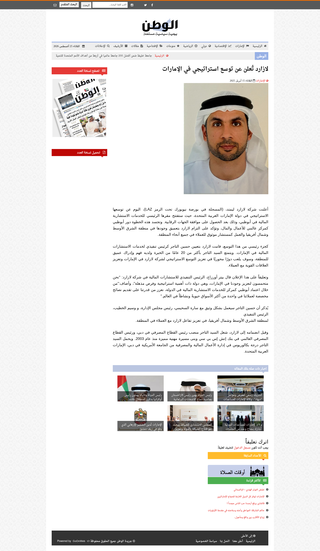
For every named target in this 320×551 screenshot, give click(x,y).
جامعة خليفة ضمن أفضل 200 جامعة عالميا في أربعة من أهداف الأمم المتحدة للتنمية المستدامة (120, 55)
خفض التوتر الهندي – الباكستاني (249, 490)
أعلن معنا (237, 541)
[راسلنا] (55, 5)
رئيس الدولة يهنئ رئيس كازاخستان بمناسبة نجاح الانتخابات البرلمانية (191, 397)
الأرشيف (118, 46)
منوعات (171, 46)
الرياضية (188, 46)
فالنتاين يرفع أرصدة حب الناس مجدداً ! (245, 504)
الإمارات (240, 46)
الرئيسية (258, 46)
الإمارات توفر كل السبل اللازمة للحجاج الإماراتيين (240, 497)
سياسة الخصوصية (206, 541)
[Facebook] (152, 5)
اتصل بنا (225, 541)
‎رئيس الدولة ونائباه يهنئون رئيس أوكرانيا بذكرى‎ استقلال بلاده (143, 397)
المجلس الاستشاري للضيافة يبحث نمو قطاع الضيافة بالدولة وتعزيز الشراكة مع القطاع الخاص (192, 429)
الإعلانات (100, 46)
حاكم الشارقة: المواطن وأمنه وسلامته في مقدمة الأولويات (236, 511)
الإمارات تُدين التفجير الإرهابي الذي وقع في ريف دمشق (141, 427)
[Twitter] (145, 5)
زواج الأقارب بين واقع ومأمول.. (249, 517)
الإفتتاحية (153, 46)
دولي (204, 46)
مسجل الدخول (242, 447)
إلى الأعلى (247, 536)
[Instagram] (132, 5)
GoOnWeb (79, 541)
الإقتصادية (221, 46)
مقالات (135, 46)
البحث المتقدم (69, 4)
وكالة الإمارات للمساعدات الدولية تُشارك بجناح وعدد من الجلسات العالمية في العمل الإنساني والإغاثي (242, 429)
